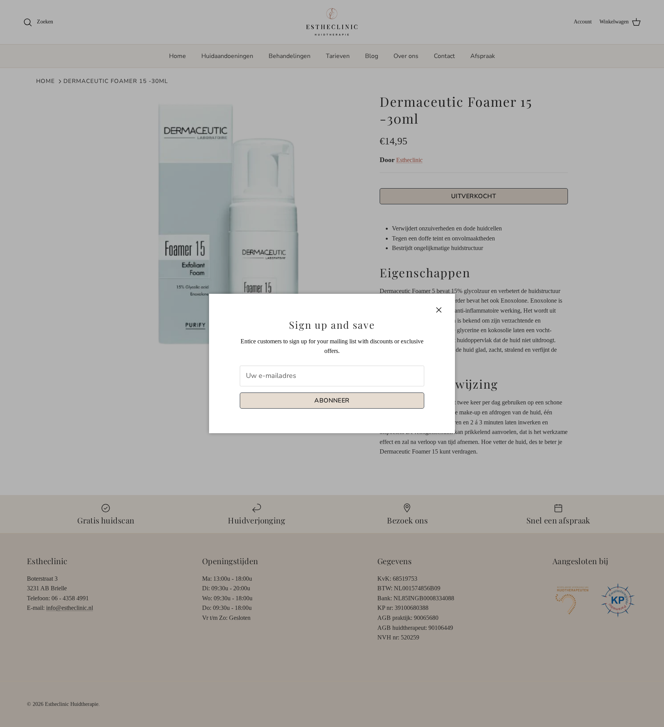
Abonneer (332, 400)
